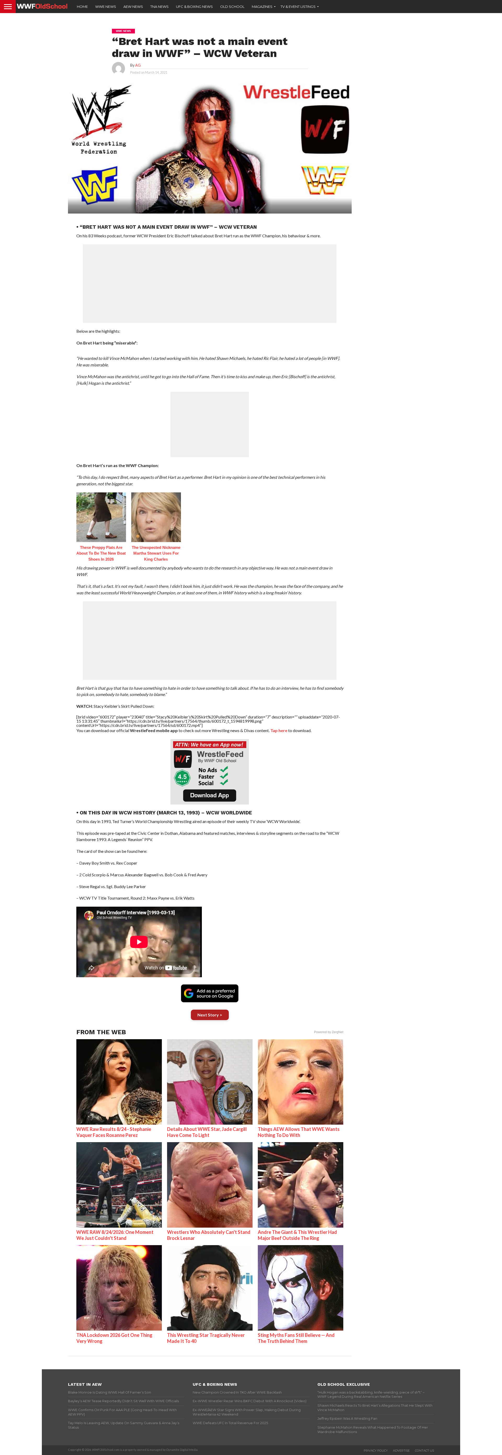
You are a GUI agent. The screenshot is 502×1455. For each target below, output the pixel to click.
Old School (232, 6)
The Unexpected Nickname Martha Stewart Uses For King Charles (156, 553)
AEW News (133, 6)
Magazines (262, 6)
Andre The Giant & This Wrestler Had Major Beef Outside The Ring (297, 1235)
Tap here (278, 730)
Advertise (401, 1450)
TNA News (159, 6)
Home (82, 6)
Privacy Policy (376, 1450)
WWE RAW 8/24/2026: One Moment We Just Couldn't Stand (114, 1235)
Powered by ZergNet (328, 1032)
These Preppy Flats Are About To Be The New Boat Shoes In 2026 (101, 553)
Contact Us (424, 1450)
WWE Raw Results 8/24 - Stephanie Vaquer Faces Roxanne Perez (113, 1132)
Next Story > (209, 1014)
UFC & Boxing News (194, 6)
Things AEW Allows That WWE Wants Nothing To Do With (299, 1132)
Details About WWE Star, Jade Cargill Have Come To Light (207, 1132)
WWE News (105, 6)
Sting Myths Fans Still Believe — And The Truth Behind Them (296, 1338)
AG (138, 65)
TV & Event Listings (298, 6)
